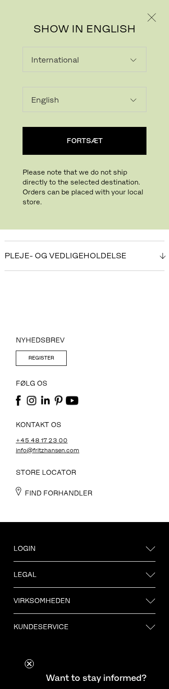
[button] (96, 677)
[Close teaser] (29, 663)
